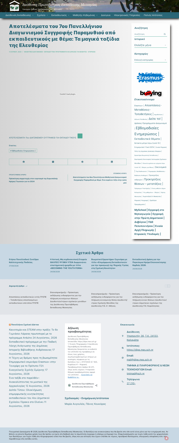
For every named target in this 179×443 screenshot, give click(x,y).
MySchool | (141, 209)
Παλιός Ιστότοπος (153, 15)
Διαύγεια (105, 15)
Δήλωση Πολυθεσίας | (141, 119)
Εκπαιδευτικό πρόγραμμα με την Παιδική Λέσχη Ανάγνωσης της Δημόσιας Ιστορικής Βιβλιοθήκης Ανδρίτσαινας (33, 345)
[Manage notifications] (167, 438)
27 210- (131, 383)
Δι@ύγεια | (140, 222)
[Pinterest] (82, 162)
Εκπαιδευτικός (59, 15)
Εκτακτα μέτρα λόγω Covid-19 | (147, 143)
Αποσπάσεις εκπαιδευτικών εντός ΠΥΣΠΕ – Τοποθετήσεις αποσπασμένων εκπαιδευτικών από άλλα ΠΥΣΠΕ (27, 300)
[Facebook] (23, 162)
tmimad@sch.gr (136, 373)
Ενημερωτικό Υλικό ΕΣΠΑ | (144, 147)
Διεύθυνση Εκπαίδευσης (18, 15)
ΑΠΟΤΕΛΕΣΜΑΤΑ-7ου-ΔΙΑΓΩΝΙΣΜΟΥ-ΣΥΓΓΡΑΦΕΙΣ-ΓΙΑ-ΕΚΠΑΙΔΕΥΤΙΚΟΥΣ (42, 137)
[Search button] (164, 34)
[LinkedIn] (112, 162)
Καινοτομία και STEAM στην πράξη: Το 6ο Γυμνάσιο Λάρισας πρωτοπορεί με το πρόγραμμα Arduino (33, 333)
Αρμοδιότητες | (158, 114)
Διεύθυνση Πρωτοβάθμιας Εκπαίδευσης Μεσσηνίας (59, 5)
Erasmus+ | (139, 106)
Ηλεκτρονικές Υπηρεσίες (127, 15)
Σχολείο (41, 15)
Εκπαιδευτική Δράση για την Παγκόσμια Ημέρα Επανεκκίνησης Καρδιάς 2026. (149, 262)
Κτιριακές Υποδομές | (147, 234)
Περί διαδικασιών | (141, 171)
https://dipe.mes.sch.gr (140, 349)
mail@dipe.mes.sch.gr (139, 359)
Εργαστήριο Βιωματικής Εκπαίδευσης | (146, 155)
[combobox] (148, 34)
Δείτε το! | (155, 118)
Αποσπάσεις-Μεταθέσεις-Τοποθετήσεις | (148, 110)
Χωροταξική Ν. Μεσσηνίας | (152, 196)
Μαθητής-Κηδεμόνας (84, 15)
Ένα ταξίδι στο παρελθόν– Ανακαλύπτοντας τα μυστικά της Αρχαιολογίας (28, 381)
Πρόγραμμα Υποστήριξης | (142, 188)
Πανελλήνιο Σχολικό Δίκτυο (25, 324)
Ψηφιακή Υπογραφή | (141, 200)
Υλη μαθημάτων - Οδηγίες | (151, 192)
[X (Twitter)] (53, 162)
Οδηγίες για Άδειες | (148, 167)
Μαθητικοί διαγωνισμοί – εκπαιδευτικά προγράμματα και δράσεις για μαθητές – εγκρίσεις (59, 52)
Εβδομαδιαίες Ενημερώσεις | (23, 151)
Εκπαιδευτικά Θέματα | (147, 138)
